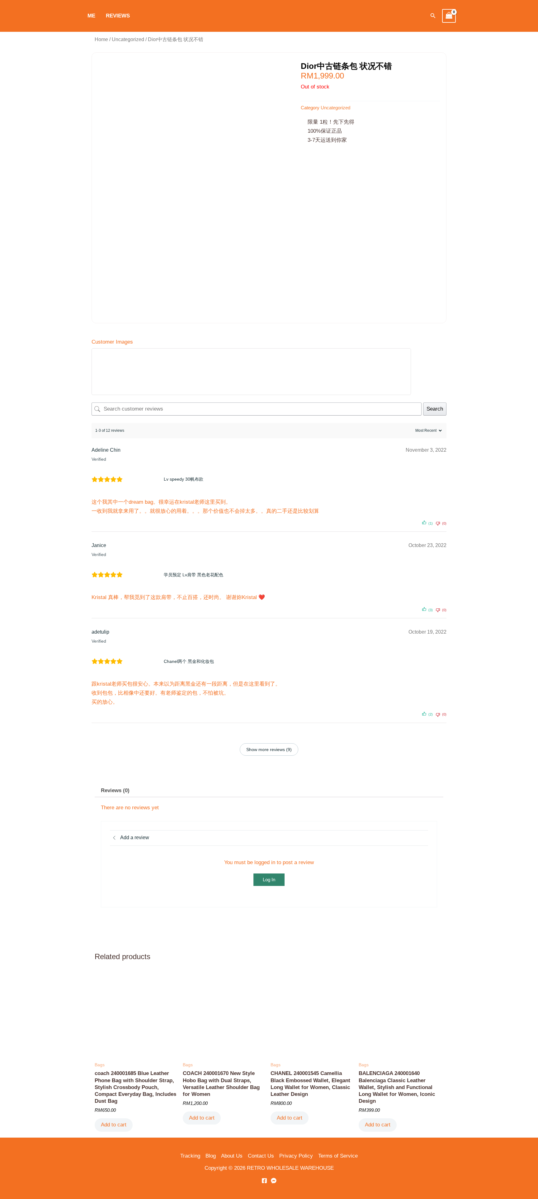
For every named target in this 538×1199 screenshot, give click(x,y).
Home (101, 39)
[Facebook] (264, 1180)
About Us (232, 1156)
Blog (210, 1156)
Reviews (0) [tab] (115, 790)
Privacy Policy (296, 1156)
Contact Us (261, 1156)
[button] (433, 16)
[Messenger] (273, 1180)
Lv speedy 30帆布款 (183, 479)
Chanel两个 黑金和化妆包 (189, 661)
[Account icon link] (144, 16)
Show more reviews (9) (269, 749)
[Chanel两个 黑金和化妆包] (145, 661)
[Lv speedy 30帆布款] (145, 479)
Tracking (190, 1156)
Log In (269, 879)
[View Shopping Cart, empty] (449, 16)
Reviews (118, 16)
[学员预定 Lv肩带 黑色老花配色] (145, 574)
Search (435, 409)
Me (91, 16)
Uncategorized (128, 39)
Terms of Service (338, 1156)
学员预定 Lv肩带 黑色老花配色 (193, 574)
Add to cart (113, 1125)
